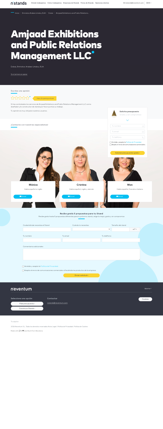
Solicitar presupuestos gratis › (127, 153)
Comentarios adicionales (33, 246)
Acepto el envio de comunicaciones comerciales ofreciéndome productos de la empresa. (60, 270)
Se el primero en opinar (19, 74)
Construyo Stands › (27, 308)
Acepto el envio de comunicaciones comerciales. (128, 144)
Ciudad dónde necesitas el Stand (36, 225)
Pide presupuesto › (27, 304)
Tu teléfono (106, 236)
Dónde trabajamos (38, 3)
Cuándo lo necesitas (80, 225)
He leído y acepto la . (127, 142)
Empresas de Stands (71, 3)
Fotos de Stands (87, 3)
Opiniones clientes (102, 3)
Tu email (65, 236)
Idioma (148, 288)
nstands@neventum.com (134, 3)
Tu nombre (27, 236)
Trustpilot (14, 321)
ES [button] (149, 3)
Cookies (145, 299)
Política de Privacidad (133, 142)
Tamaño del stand (119, 225)
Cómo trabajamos (54, 3)
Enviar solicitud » (81, 275)
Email (23, 196)
